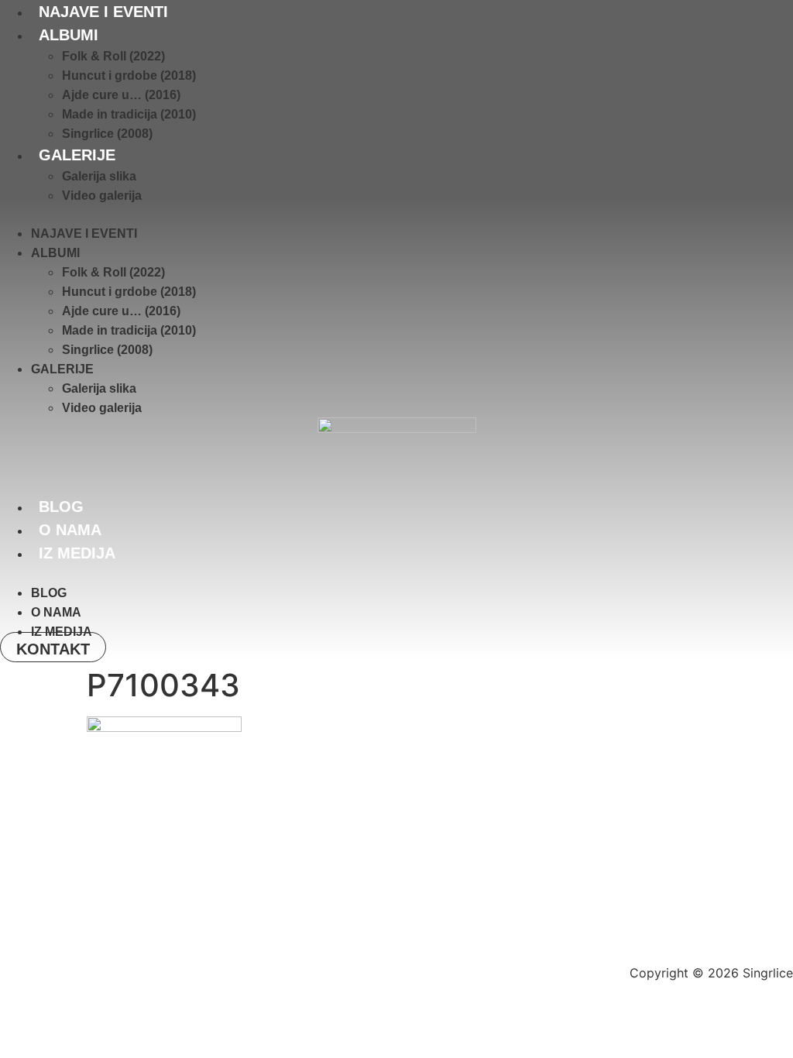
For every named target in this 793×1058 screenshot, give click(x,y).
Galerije (77, 154)
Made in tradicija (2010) (129, 114)
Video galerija (102, 195)
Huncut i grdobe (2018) (129, 75)
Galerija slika (99, 176)
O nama (70, 529)
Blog (61, 506)
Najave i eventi (103, 11)
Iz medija (77, 553)
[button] (396, 214)
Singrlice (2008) (107, 133)
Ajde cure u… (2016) (121, 94)
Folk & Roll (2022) (113, 56)
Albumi (68, 34)
